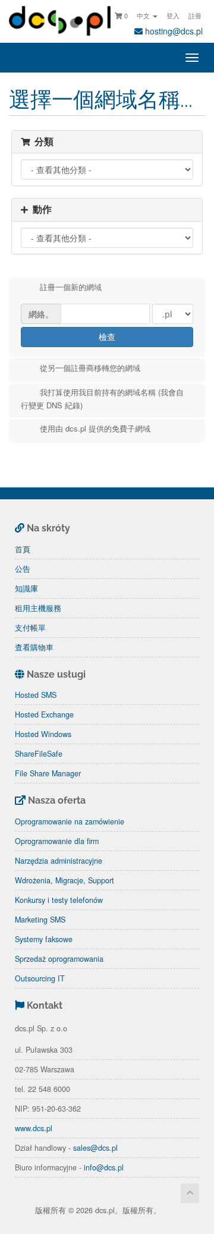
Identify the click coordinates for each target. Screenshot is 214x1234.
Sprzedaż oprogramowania (59, 958)
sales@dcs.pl (95, 1147)
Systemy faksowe (44, 939)
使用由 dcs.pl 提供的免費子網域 (95, 428)
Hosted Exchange (44, 714)
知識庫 (26, 588)
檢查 (107, 336)
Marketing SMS (40, 919)
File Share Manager (48, 773)
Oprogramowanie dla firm (57, 841)
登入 (173, 15)
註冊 (195, 15)
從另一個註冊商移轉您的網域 (90, 368)
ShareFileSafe (38, 753)
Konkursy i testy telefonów (59, 900)
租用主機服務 (38, 608)
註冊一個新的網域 (71, 287)
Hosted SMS (35, 695)
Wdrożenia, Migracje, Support (64, 880)
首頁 (22, 549)
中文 (144, 15)
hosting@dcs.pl (173, 31)
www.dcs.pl (33, 1128)
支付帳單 (30, 627)
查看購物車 (34, 647)
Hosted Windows (43, 734)
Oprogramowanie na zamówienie (69, 821)
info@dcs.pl (104, 1167)
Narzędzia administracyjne (58, 860)
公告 (22, 569)
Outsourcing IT (40, 978)
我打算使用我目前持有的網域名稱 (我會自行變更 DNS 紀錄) (102, 399)
